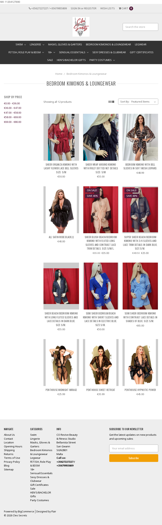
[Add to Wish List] (74, 124)
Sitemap (9, 469)
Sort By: (124, 101)
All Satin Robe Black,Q (61, 237)
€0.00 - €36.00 (12, 103)
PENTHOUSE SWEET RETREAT (100, 390)
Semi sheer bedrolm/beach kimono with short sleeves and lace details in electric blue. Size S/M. (101, 319)
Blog (6, 465)
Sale (50, 60)
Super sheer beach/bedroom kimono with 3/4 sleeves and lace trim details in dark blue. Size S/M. (140, 243)
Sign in (75, 8)
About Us (9, 434)
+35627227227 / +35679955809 (49, 8)
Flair (53, 511)
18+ (50, 52)
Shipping (9, 450)
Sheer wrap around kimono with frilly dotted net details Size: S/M (101, 168)
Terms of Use (12, 458)
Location (9, 442)
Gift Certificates (142, 52)
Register (90, 8)
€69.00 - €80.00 (12, 122)
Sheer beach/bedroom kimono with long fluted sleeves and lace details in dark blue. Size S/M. (61, 319)
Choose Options (140, 154)
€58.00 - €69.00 (12, 117)
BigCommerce (26, 511)
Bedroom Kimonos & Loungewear (108, 44)
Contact (8, 438)
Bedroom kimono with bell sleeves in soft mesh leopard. (140, 166)
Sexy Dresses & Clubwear (109, 52)
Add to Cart (61, 154)
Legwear (140, 44)
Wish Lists (107, 8)
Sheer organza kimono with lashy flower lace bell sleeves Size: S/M (61, 168)
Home (58, 74)
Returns (8, 454)
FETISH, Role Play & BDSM (24, 52)
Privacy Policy (12, 461)
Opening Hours (13, 446)
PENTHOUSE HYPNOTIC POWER (140, 390)
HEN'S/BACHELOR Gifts (71, 60)
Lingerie (36, 44)
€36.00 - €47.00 (12, 108)
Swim (19, 44)
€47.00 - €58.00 (12, 112)
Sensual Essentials (72, 52)
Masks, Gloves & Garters (65, 44)
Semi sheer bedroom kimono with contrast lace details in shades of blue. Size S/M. (140, 317)
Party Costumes (100, 60)
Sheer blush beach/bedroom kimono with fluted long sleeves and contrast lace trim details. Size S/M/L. (101, 243)
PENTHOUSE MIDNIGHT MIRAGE (61, 390)
